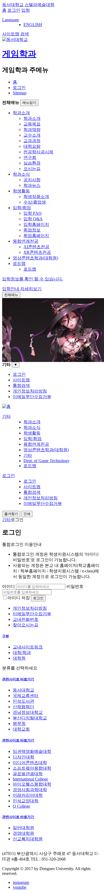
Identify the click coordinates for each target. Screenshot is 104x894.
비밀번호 (74, 586)
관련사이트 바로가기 (18, 679)
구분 (5, 636)
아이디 (8, 586)
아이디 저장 (18, 598)
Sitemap (19, 93)
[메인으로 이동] (6, 406)
